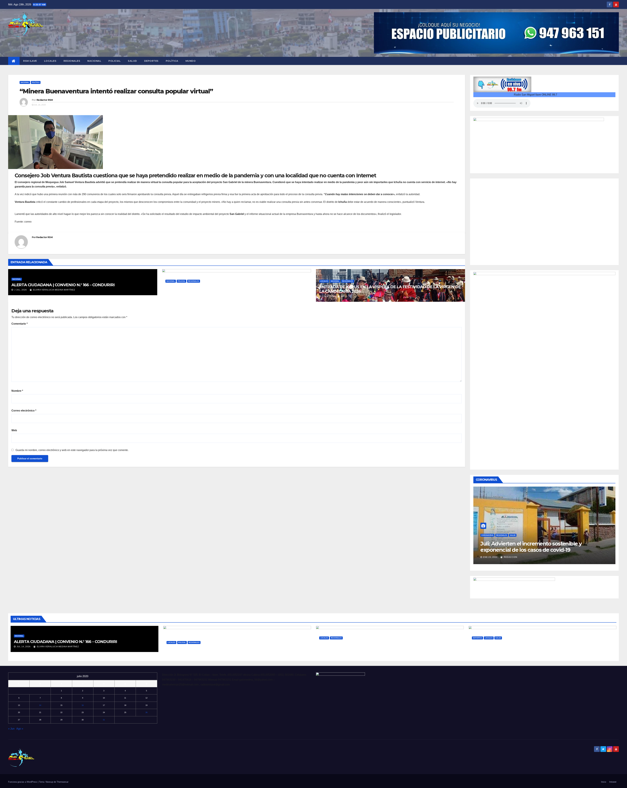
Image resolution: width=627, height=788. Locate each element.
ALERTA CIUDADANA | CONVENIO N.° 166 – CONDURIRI (63, 284)
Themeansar (62, 782)
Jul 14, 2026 (24, 646)
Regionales (72, 60)
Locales (50, 60)
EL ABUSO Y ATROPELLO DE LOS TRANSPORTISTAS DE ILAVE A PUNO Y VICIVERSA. (387, 646)
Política (172, 60)
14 (40, 705)
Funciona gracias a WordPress (23, 782)
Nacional (94, 60)
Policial (114, 60)
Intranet (612, 782)
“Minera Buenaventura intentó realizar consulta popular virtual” (116, 91)
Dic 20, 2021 (492, 557)
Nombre (17, 390)
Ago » (19, 728)
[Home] (14, 61)
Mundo (190, 60)
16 (83, 705)
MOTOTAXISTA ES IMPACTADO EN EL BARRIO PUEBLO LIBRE (225, 648)
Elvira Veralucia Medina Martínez (53, 290)
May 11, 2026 (176, 653)
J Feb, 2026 (328, 296)
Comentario (19, 323)
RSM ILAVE (30, 60)
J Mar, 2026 (175, 296)
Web (14, 430)
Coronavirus (490, 535)
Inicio (603, 782)
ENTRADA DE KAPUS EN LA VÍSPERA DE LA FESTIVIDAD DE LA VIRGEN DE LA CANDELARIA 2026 (390, 289)
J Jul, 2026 (20, 290)
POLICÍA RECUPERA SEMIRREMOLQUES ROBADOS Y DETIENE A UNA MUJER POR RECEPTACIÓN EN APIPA (230, 289)
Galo (190, 296)
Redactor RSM (45, 99)
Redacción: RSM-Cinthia (520, 557)
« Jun (11, 728)
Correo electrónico (23, 410)
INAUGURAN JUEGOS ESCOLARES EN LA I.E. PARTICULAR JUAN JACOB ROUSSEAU (539, 646)
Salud (132, 60)
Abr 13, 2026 (482, 653)
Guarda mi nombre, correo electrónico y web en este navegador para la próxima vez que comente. (72, 450)
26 (146, 712)
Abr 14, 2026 (329, 653)
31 (104, 720)
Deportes (151, 60)
